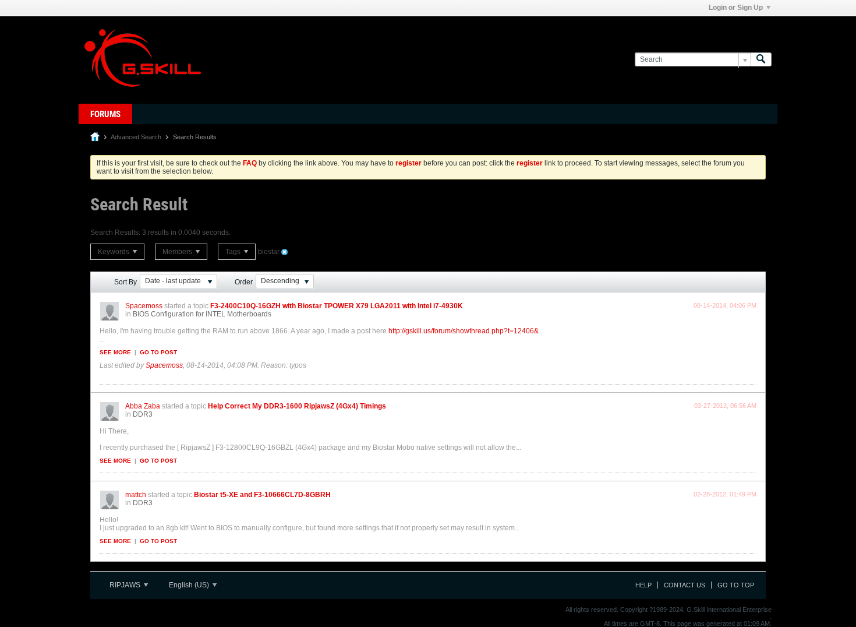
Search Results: (115, 232)
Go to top (735, 585)
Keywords (114, 252)
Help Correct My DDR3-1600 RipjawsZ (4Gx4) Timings (297, 406)
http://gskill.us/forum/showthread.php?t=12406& (463, 331)
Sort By (125, 282)
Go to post (158, 352)
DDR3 (143, 414)
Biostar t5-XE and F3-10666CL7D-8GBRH (262, 495)
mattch (135, 495)
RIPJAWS (125, 585)
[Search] (761, 59)
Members (178, 252)
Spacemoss (143, 306)
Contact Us (684, 585)
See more (115, 352)
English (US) (190, 585)
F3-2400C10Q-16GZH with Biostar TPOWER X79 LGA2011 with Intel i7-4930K (336, 306)
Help (643, 585)
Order (244, 282)
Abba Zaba (142, 406)
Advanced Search (136, 136)
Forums (105, 114)
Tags (233, 252)
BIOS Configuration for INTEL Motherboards (202, 314)
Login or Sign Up (736, 7)
